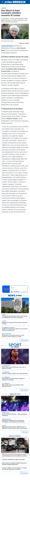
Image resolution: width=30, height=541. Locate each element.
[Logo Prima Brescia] (15, 2)
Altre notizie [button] (24, 340)
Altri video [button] (25, 432)
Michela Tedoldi (24, 43)
